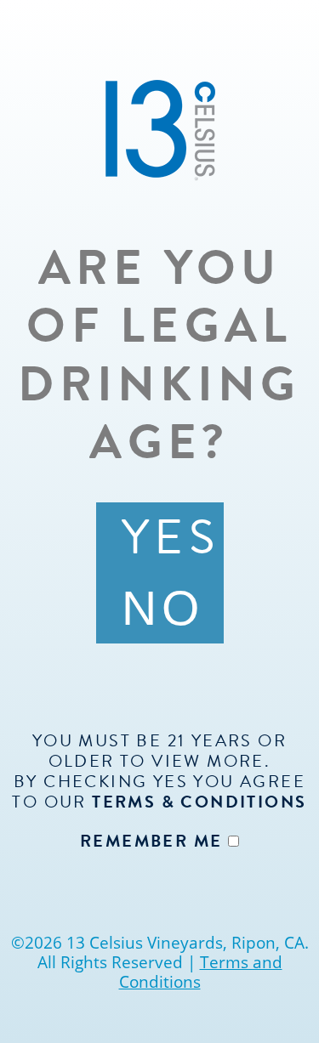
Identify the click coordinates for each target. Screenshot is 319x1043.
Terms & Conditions (199, 801)
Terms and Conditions (200, 972)
